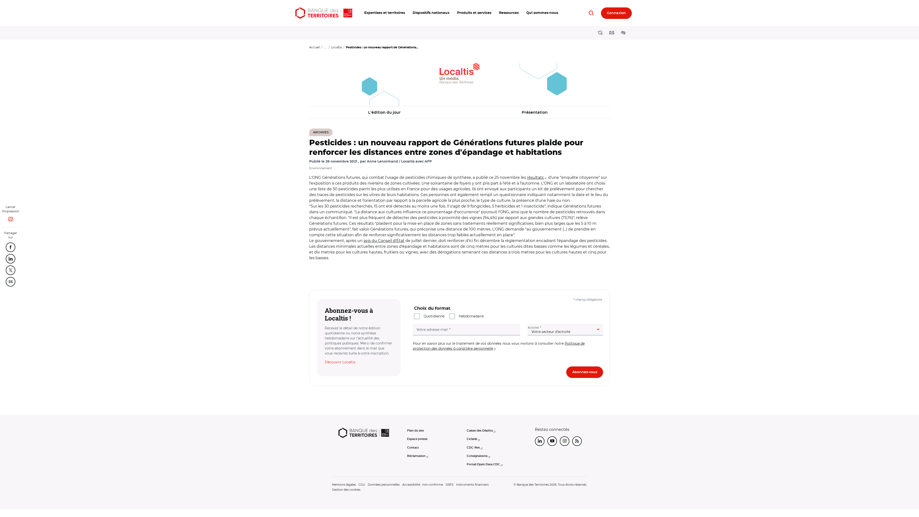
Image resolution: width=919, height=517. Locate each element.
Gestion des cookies (346, 489)
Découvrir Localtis (340, 362)
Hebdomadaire (471, 316)
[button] (384, 13)
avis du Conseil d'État (384, 240)
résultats (535, 177)
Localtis (336, 47)
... (325, 47)
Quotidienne (434, 316)
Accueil (314, 47)
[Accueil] (324, 13)
